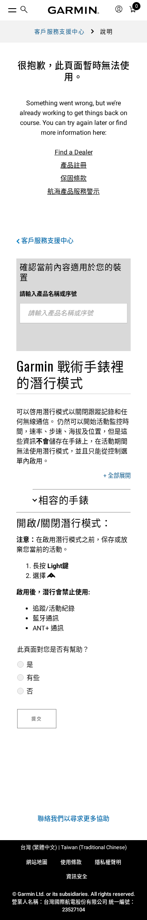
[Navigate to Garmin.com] (73, 10)
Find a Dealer (74, 152)
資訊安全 (76, 876)
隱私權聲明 (108, 862)
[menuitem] (24, 10)
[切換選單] (5, 8)
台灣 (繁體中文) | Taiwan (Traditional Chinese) (73, 847)
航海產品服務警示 (73, 191)
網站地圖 (36, 862)
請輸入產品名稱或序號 (48, 293)
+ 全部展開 (117, 476)
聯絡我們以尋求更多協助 (73, 819)
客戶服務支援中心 (59, 31)
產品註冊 (73, 165)
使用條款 (71, 862)
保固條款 (73, 178)
